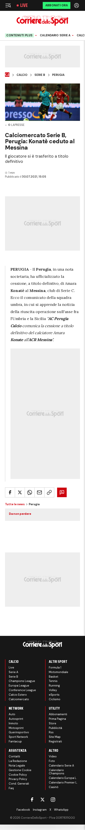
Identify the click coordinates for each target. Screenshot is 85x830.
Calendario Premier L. (63, 782)
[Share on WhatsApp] (29, 492)
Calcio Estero (18, 695)
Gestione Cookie (20, 770)
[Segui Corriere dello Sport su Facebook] (32, 799)
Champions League (22, 681)
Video (53, 756)
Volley (53, 690)
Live (24, 5)
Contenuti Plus (19, 35)
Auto (12, 714)
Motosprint (16, 728)
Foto (52, 761)
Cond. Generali (19, 783)
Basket (53, 676)
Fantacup (15, 741)
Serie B (39, 75)
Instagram (40, 810)
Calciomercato (19, 699)
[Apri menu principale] (8, 5)
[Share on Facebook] (10, 492)
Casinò (53, 787)
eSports (54, 695)
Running (54, 685)
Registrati (55, 741)
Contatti (14, 756)
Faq (11, 788)
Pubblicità (55, 728)
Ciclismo (54, 699)
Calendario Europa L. (63, 778)
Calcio (22, 75)
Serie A (13, 672)
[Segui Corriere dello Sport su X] (42, 799)
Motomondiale (58, 672)
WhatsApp (61, 810)
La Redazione (18, 761)
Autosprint (16, 719)
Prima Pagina (57, 719)
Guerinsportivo (19, 732)
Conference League (22, 690)
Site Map (55, 737)
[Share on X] (20, 492)
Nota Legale (17, 765)
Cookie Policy (18, 775)
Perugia (58, 75)
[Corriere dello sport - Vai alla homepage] (42, 21)
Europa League (19, 685)
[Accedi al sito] (77, 5)
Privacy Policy (18, 779)
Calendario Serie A (55, 35)
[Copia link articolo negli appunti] (49, 492)
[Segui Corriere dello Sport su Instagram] (53, 799)
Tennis (53, 681)
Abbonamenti (58, 714)
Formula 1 (55, 667)
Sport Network (18, 737)
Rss (51, 732)
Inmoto (13, 723)
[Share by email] (39, 492)
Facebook (23, 810)
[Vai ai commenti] (62, 492)
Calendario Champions (56, 771)
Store (52, 723)
